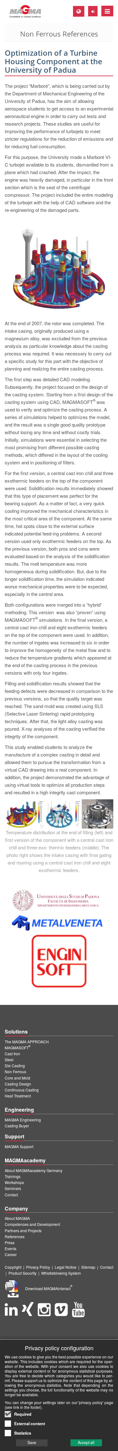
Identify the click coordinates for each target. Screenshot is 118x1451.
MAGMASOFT (18, 1047)
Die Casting (15, 1065)
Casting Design (18, 1083)
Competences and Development (32, 1224)
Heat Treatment (18, 1095)
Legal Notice (65, 1267)
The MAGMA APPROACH (27, 1041)
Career (11, 1254)
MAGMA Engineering (23, 1119)
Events (10, 1248)
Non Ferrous (15, 1071)
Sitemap (88, 1267)
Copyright (13, 1267)
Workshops (14, 1182)
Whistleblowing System (61, 1273)
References (15, 1236)
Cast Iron (12, 1053)
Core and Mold (17, 1077)
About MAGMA (17, 1218)
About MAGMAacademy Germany (33, 1170)
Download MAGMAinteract (48, 1288)
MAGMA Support (19, 1146)
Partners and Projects (23, 1230)
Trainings (12, 1176)
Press (9, 1242)
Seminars (13, 1188)
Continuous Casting (22, 1089)
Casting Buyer (17, 1125)
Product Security (22, 1273)
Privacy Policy (38, 1267)
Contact (11, 1194)
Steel (9, 1059)
